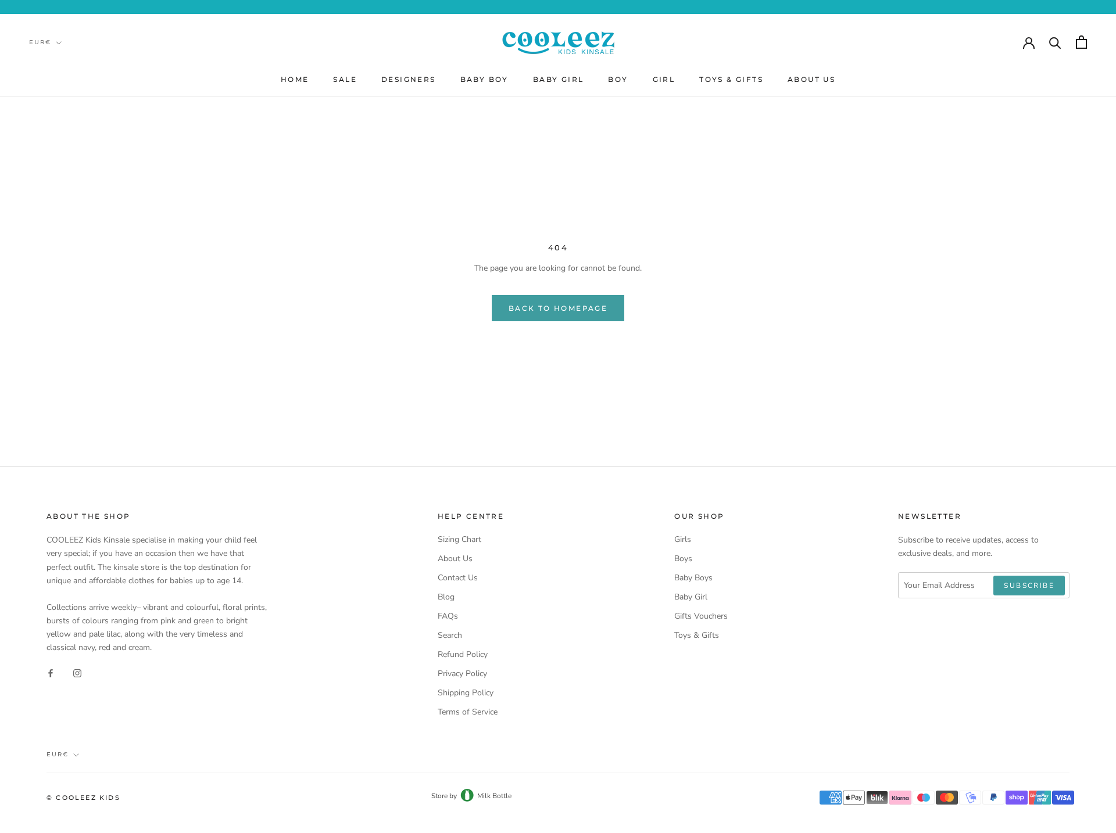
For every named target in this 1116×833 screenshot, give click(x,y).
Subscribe (1029, 585)
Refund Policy (463, 654)
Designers (408, 79)
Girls (682, 539)
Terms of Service (468, 711)
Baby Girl (558, 79)
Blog (446, 596)
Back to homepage (558, 308)
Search (450, 635)
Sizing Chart (459, 539)
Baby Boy (484, 79)
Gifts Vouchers (701, 616)
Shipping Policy (465, 692)
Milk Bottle (494, 795)
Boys (683, 558)
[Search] (1055, 42)
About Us (811, 79)
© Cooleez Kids (83, 797)
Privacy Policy (462, 673)
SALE (345, 79)
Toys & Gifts (731, 79)
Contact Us (458, 577)
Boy (618, 79)
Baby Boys (693, 577)
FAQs (448, 616)
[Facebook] (50, 672)
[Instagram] (77, 672)
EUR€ (40, 42)
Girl (664, 79)
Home (295, 79)
